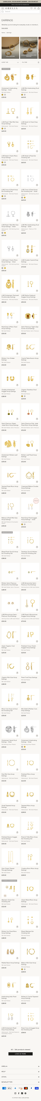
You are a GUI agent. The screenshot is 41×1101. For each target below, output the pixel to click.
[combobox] (20, 11)
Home (3, 32)
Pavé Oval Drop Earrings (29, 677)
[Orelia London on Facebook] (19, 1093)
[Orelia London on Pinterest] (26, 1093)
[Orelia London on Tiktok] (22, 1093)
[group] (10, 48)
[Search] (3, 11)
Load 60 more (20, 1054)
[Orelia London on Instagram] (15, 1093)
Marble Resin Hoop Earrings (11, 963)
